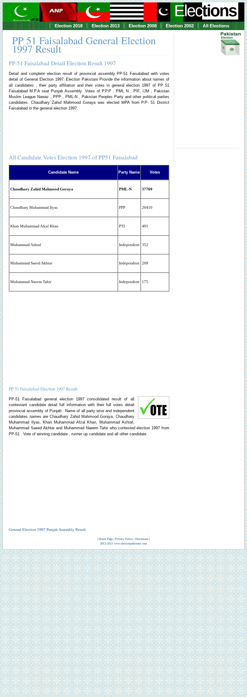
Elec (205, 11)
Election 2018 (69, 25)
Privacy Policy (124, 539)
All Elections (216, 25)
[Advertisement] (208, 85)
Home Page (106, 539)
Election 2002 (180, 25)
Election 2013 (106, 25)
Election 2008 (143, 25)
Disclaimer (141, 539)
